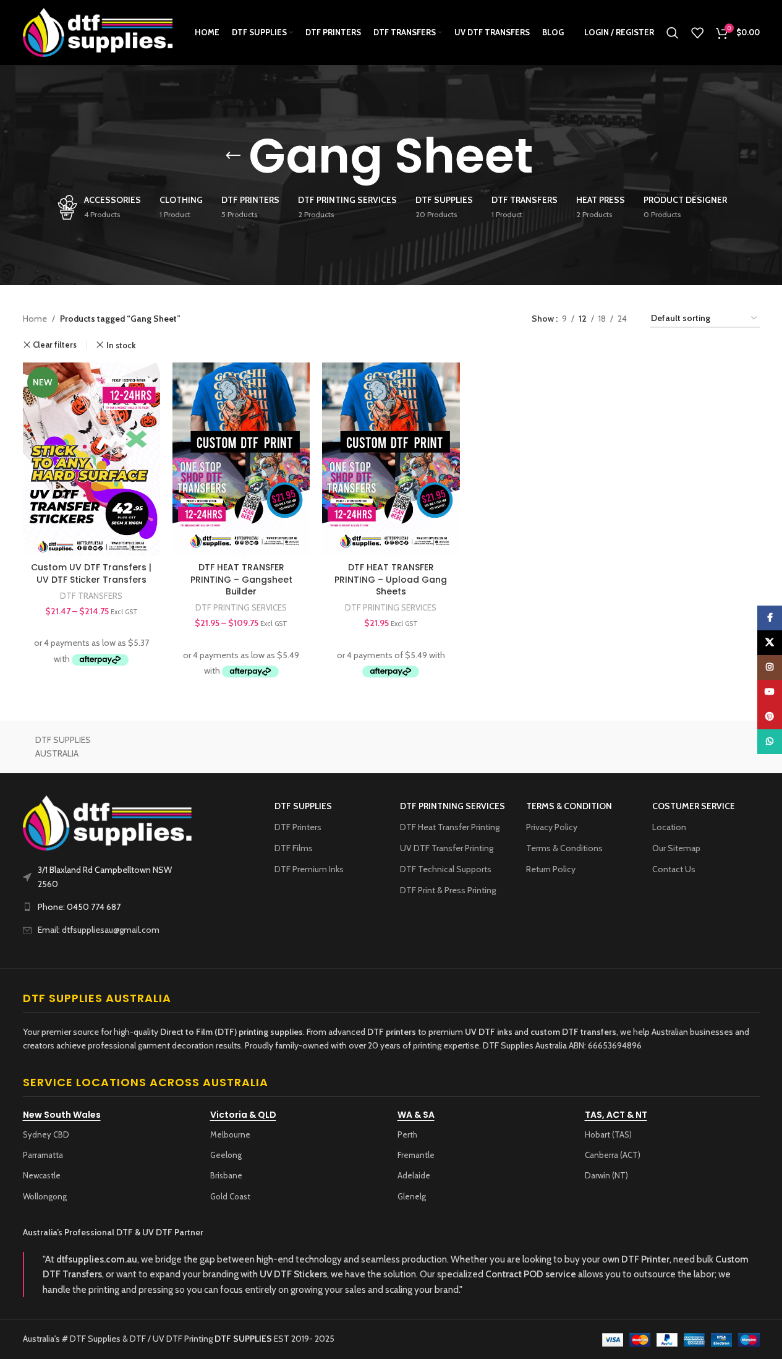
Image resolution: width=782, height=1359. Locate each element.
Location (669, 827)
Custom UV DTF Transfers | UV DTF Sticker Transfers (91, 573)
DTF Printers (297, 827)
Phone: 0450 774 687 (79, 906)
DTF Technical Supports (445, 869)
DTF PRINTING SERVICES (241, 607)
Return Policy (551, 869)
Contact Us (673, 869)
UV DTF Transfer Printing (446, 848)
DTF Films (293, 848)
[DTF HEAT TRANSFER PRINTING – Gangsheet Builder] (241, 458)
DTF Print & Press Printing (448, 890)
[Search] (672, 32)
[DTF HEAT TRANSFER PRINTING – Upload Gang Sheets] (390, 458)
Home (35, 318)
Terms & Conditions (564, 848)
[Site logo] (98, 31)
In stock (121, 345)
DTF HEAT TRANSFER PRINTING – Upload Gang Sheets (390, 579)
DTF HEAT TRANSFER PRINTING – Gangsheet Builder (241, 579)
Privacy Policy (551, 827)
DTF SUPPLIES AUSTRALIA (63, 746)
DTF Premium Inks (309, 869)
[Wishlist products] (697, 32)
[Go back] (233, 156)
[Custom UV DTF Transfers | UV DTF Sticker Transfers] (91, 458)
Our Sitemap (676, 848)
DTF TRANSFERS (91, 596)
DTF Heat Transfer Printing (449, 827)
